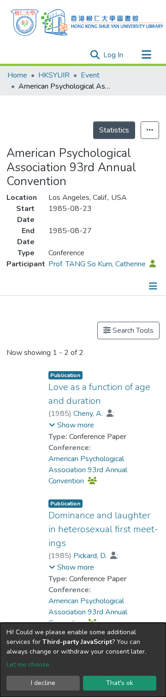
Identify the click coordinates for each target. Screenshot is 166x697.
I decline (43, 683)
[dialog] (83, 660)
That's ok (119, 683)
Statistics (114, 130)
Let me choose (27, 664)
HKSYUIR (54, 75)
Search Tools (132, 330)
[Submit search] (95, 54)
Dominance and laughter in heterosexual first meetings (103, 529)
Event (90, 75)
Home (17, 75)
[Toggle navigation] (146, 55)
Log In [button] (113, 55)
